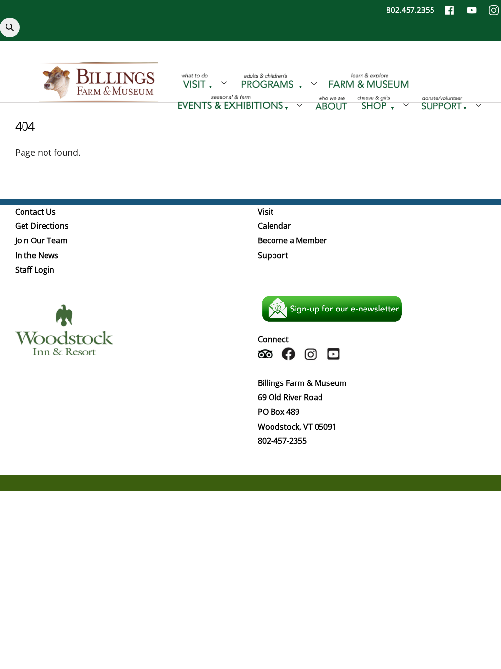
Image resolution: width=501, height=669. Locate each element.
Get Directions (41, 225)
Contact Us (35, 211)
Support (273, 255)
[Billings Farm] (98, 96)
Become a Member (292, 240)
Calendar (274, 225)
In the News (36, 255)
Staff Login (34, 269)
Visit (265, 211)
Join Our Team (41, 240)
